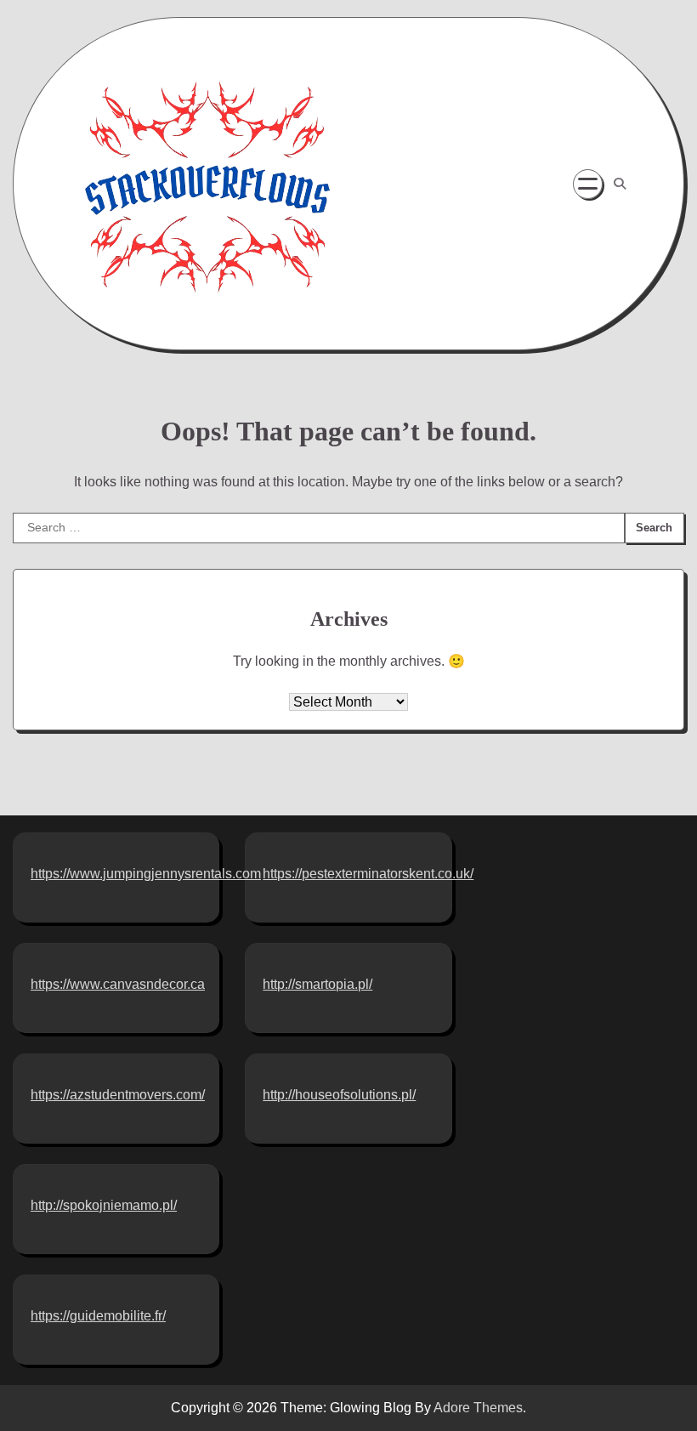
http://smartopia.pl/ (317, 984)
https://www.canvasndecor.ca (118, 984)
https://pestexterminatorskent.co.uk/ (368, 873)
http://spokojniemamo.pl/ (104, 1205)
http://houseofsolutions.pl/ (339, 1094)
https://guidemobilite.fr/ (98, 1316)
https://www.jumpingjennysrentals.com (146, 873)
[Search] (619, 183)
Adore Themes (478, 1407)
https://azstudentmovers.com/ (118, 1094)
